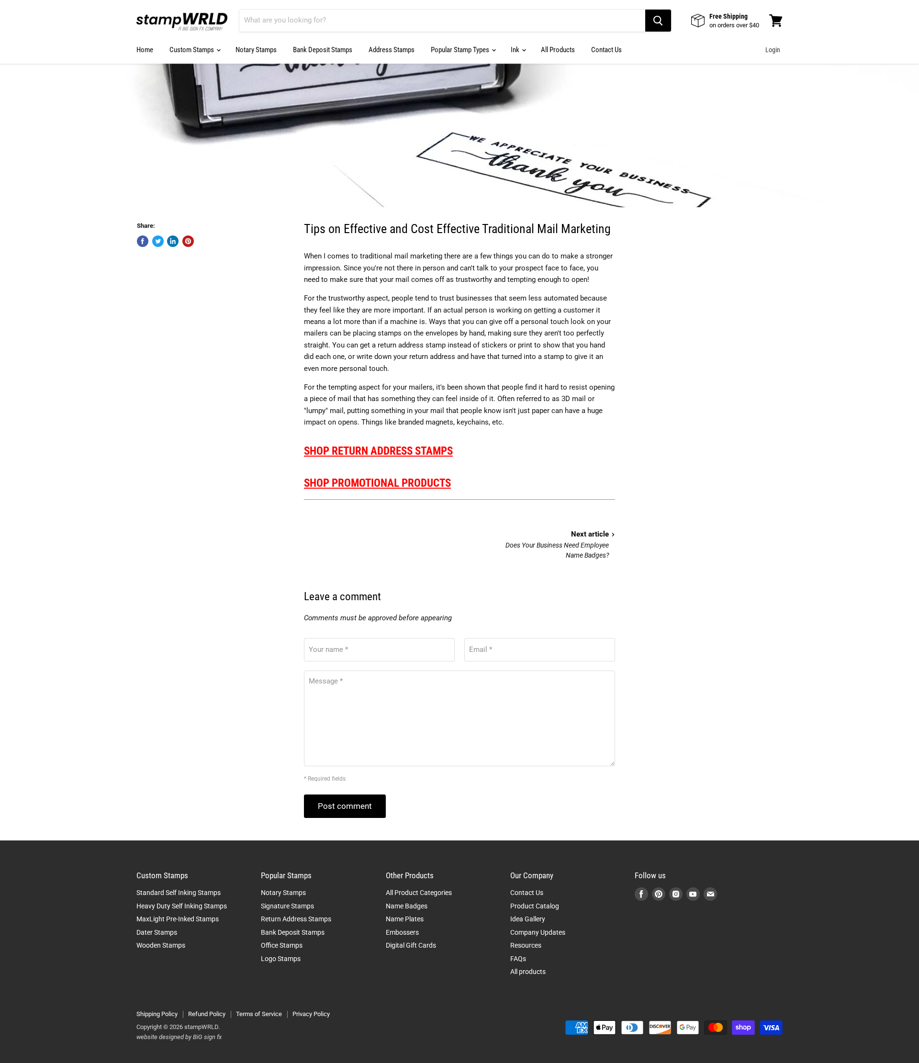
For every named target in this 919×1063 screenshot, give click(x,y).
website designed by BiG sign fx (179, 1037)
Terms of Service (259, 1014)
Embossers (402, 932)
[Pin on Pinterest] (188, 241)
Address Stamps (392, 49)
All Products (558, 49)
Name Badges (406, 906)
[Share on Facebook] (142, 241)
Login (772, 50)
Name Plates (405, 919)
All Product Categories (419, 892)
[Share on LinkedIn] (173, 241)
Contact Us (606, 49)
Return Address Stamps (296, 919)
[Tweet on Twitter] (158, 241)
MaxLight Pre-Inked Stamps (177, 919)
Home (144, 49)
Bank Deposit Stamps (322, 49)
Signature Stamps (287, 906)
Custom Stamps (192, 49)
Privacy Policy (311, 1014)
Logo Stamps (281, 958)
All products (528, 971)
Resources (525, 945)
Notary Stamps (256, 49)
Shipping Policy (157, 1014)
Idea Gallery (527, 919)
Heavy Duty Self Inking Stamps (181, 906)
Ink (516, 49)
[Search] (658, 21)
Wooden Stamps (160, 945)
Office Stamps (282, 945)
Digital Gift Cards (411, 945)
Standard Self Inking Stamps (178, 892)
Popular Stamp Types (461, 49)
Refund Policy (206, 1014)
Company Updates (537, 932)
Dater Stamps (156, 932)
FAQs (518, 958)
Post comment (345, 806)
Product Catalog (534, 906)
